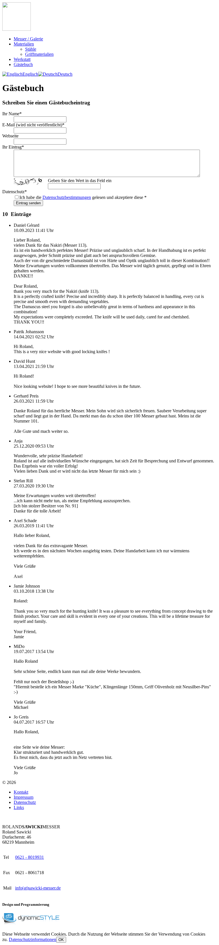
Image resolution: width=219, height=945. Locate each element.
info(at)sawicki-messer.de (38, 888)
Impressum (23, 797)
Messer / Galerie (28, 38)
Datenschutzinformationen (32, 939)
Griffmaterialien (39, 54)
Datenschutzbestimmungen (66, 197)
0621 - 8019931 (29, 857)
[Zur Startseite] (16, 29)
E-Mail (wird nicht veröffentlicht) (33, 124)
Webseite (10, 135)
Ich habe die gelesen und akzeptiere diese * (83, 197)
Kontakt (21, 792)
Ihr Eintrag (13, 147)
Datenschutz (14, 191)
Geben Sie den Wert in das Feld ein (79, 180)
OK (61, 940)
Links (19, 807)
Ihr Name (12, 113)
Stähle (30, 49)
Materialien (24, 44)
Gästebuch (23, 64)
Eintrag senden (28, 203)
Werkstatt (22, 59)
